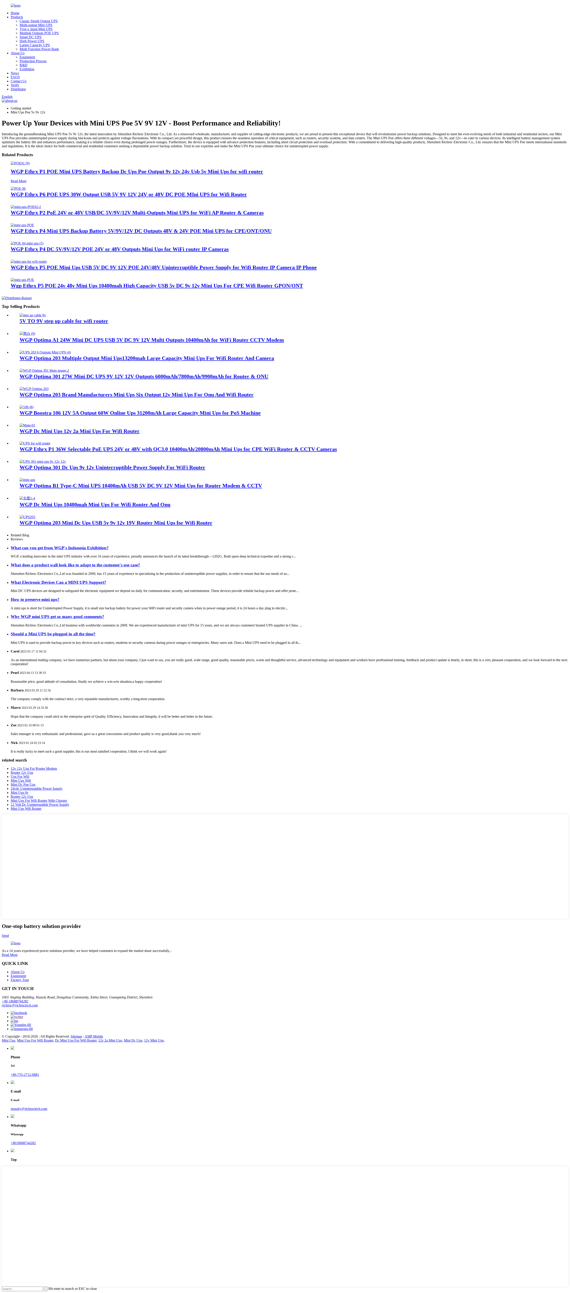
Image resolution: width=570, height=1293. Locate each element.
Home (15, 13)
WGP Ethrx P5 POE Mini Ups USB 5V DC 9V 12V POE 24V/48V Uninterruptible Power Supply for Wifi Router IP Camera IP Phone (164, 267)
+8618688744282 (23, 1143)
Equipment (27, 57)
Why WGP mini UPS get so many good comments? (57, 616)
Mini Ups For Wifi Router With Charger (39, 800)
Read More (18, 181)
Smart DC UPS (30, 37)
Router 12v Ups (22, 772)
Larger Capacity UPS (35, 45)
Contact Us (18, 81)
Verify (15, 85)
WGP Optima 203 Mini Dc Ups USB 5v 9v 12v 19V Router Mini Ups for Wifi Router (116, 523)
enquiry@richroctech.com (29, 1109)
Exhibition (27, 69)
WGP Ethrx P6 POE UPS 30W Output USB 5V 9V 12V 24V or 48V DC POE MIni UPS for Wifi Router (129, 194)
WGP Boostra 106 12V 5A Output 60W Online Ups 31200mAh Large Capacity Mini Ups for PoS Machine (140, 413)
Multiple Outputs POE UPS (39, 33)
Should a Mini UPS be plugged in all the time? (53, 634)
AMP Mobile (94, 1036)
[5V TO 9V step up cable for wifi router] (33, 315)
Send (5, 935)
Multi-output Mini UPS (36, 25)
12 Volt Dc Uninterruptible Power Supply (40, 804)
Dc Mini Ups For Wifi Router (75, 1040)
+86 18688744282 (15, 1001)
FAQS (15, 77)
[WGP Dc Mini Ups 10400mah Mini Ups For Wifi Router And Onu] (27, 498)
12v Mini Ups (154, 1040)
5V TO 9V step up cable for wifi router (64, 321)
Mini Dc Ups (133, 1040)
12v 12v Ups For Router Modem (34, 768)
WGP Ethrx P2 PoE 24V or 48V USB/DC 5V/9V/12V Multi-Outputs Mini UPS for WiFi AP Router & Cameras (137, 213)
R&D (23, 65)
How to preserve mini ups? (35, 599)
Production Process (33, 61)
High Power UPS (32, 41)
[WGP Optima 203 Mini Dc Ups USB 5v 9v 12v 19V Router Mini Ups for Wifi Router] (27, 517)
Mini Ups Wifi (21, 780)
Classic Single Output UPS (39, 21)
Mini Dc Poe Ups (23, 784)
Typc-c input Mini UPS (36, 29)
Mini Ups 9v (19, 792)
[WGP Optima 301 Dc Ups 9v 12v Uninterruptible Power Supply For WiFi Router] (43, 461)
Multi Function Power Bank (39, 49)
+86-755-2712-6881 (25, 1075)
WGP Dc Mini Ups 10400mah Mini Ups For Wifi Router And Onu (95, 504)
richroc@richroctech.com (20, 1005)
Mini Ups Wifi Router (26, 808)
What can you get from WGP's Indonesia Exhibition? (60, 547)
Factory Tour (20, 980)
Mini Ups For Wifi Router (35, 1040)
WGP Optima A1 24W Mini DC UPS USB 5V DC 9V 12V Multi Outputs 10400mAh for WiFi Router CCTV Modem (152, 340)
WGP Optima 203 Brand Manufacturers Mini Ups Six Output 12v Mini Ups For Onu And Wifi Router (137, 395)
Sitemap (76, 1036)
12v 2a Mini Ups (110, 1040)
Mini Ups (8, 1040)
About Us (17, 53)
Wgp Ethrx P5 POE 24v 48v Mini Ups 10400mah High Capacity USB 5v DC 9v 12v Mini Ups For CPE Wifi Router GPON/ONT (157, 286)
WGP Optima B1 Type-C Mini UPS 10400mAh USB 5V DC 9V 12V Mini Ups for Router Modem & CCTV (141, 486)
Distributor (18, 89)
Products (17, 17)
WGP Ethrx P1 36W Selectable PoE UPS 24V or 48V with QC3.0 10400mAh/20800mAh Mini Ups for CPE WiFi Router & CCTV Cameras (178, 449)
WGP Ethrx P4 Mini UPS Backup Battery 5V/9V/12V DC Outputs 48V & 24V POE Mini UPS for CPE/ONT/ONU (141, 231)
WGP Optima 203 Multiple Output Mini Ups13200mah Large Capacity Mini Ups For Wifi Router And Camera (147, 358)
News (15, 73)
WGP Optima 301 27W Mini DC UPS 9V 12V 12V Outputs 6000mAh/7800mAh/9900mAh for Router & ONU (144, 376)
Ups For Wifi (20, 776)
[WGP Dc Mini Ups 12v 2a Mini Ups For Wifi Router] (27, 425)
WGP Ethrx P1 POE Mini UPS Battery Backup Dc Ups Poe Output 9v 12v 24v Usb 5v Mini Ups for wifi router (137, 171)
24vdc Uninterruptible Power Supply (37, 788)
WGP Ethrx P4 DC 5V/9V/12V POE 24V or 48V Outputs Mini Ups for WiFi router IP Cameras (120, 249)
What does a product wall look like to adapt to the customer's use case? (75, 565)
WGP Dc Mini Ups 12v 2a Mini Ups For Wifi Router (80, 431)
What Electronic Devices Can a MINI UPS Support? (58, 582)
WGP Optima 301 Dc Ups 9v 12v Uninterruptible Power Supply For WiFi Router (112, 467)
